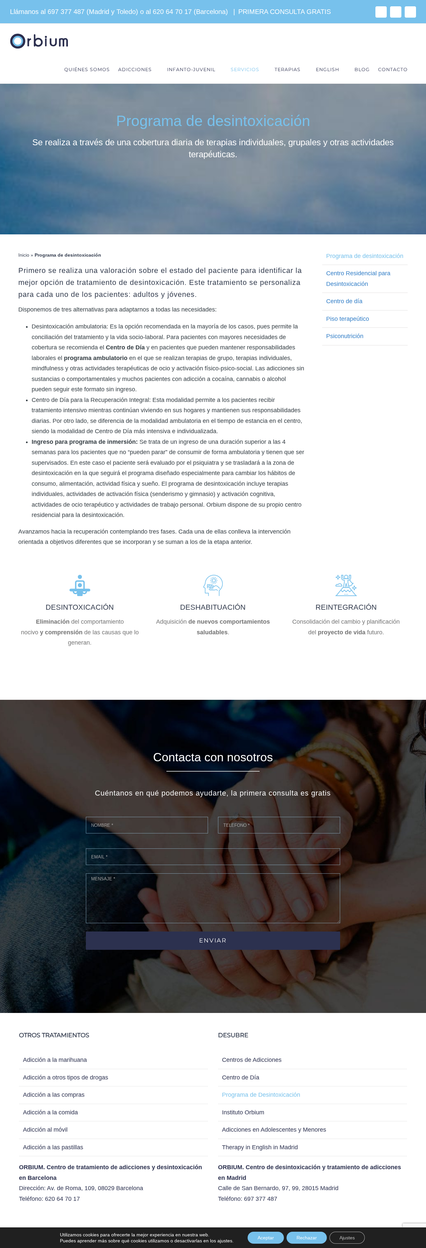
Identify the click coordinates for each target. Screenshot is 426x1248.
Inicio (23, 255)
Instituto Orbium (243, 1112)
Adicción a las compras (54, 1094)
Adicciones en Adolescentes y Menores (274, 1129)
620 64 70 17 (172, 11)
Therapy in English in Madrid (260, 1147)
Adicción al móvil (45, 1129)
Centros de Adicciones (252, 1060)
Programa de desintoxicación (364, 256)
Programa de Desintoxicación (261, 1094)
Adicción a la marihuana (55, 1060)
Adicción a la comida (50, 1112)
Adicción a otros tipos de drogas (65, 1077)
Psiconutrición (344, 336)
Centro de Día (240, 1077)
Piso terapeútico (347, 318)
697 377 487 (66, 11)
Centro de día (344, 301)
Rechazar (307, 1237)
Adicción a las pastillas (53, 1147)
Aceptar (266, 1237)
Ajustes (347, 1237)
